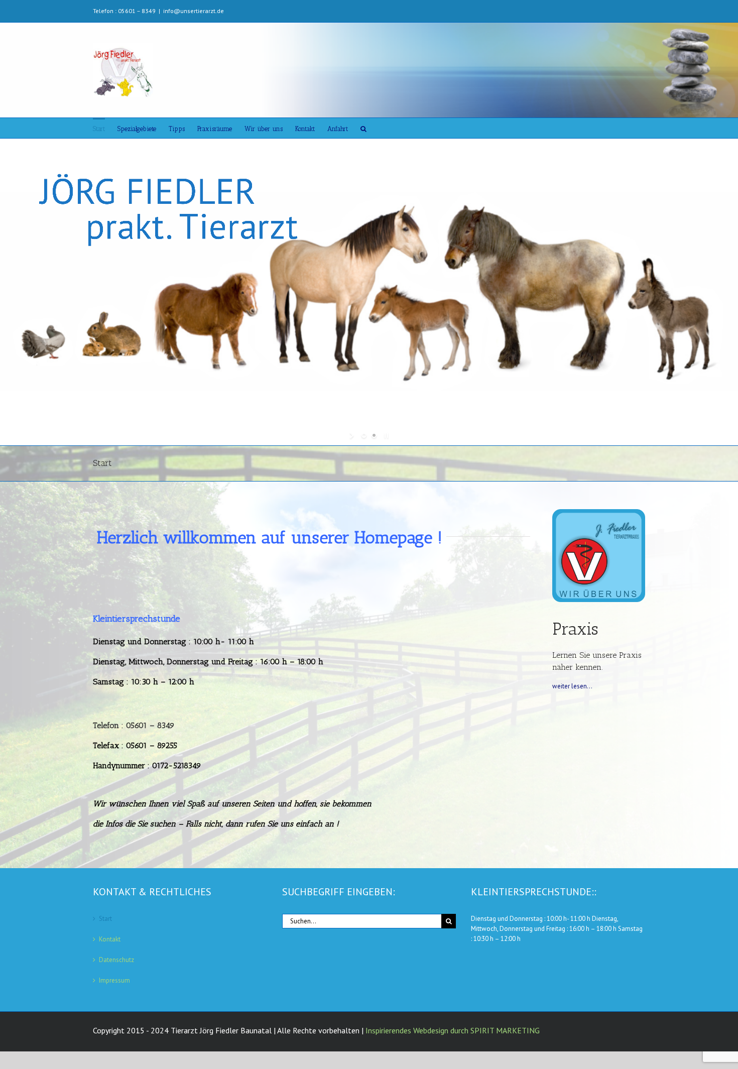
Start (105, 918)
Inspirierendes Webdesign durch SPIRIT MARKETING (452, 1030)
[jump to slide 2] (374, 435)
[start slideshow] (352, 435)
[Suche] (363, 128)
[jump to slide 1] (364, 435)
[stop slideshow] (385, 435)
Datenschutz (116, 960)
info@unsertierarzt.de (193, 11)
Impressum (114, 980)
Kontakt (109, 939)
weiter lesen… (572, 686)
